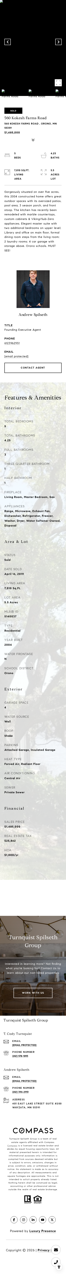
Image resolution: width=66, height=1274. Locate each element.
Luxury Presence (42, 1231)
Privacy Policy (49, 1250)
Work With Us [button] (33, 992)
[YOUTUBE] (42, 1219)
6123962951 (12, 343)
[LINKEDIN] (33, 1219)
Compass (12, 1145)
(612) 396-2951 (20, 1092)
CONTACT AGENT (33, 367)
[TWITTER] (52, 1219)
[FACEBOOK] (14, 1219)
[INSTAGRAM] (23, 1219)
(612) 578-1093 (20, 1056)
